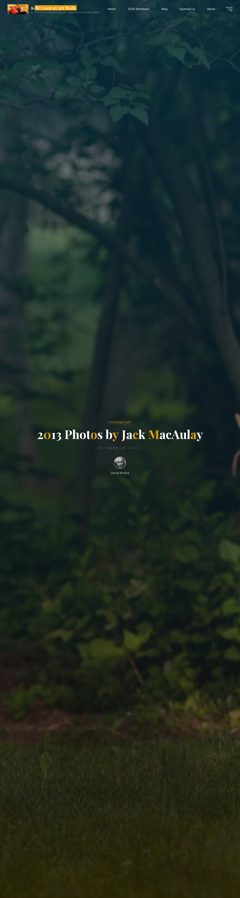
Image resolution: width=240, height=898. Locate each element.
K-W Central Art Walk (53, 7)
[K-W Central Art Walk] (18, 9)
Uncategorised (119, 422)
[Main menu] (229, 9)
